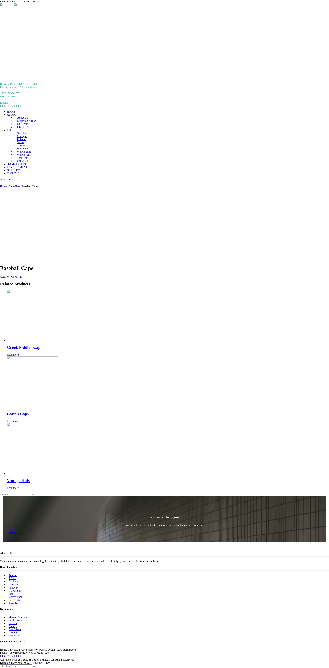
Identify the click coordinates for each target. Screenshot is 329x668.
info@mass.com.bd (10, 655)
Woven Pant (15, 596)
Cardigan (14, 581)
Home (3, 186)
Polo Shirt (14, 584)
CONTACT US (15, 173)
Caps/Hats (22, 160)
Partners (13, 632)
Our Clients (15, 629)
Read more (13, 354)
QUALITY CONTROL (20, 164)
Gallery (13, 626)
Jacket (12, 593)
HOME (11, 111)
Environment (16, 620)
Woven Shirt (15, 590)
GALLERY (13, 170)
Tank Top (14, 603)
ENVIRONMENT (17, 167)
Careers (13, 623)
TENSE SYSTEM (40, 662)
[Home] (6, 179)
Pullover (13, 587)
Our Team (14, 635)
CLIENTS (23, 127)
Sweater (13, 575)
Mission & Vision (18, 617)
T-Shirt (12, 578)
